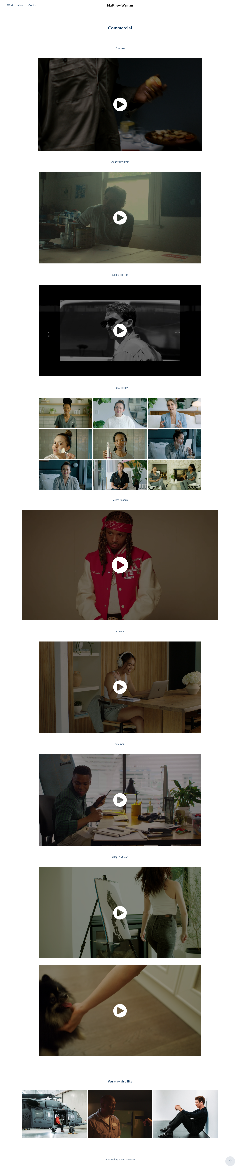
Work (10, 5)
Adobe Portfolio (126, 1159)
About (20, 5)
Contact (33, 5)
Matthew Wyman (120, 5)
